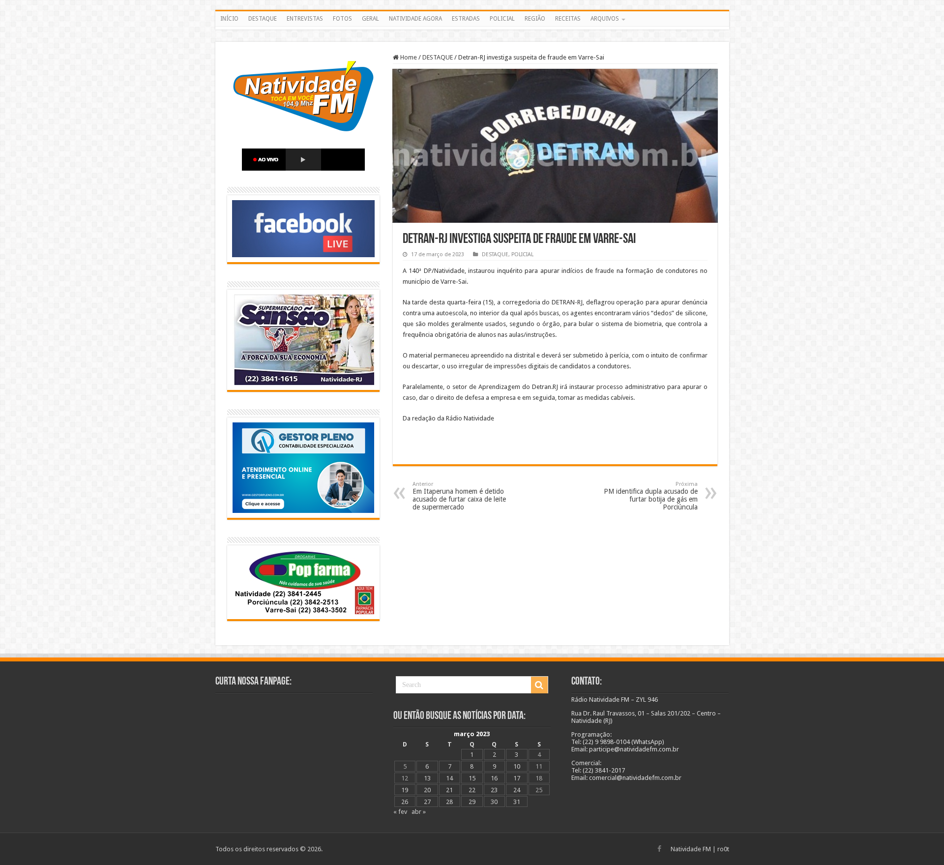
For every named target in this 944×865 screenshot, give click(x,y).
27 (427, 801)
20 (427, 790)
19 (404, 790)
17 (516, 778)
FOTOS (342, 18)
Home (408, 57)
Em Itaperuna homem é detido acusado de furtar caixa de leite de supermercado (459, 496)
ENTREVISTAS (305, 18)
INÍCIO (229, 18)
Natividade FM (691, 849)
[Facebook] (659, 849)
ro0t (723, 849)
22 (472, 790)
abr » (419, 811)
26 (404, 801)
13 (427, 778)
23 (494, 790)
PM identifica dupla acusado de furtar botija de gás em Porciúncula (651, 496)
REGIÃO (535, 18)
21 (449, 790)
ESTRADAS (466, 18)
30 (494, 801)
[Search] (539, 685)
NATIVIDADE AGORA (415, 18)
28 (449, 801)
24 (516, 790)
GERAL (370, 18)
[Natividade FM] (472, 28)
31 (516, 801)
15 (472, 778)
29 (472, 801)
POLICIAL (502, 18)
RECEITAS (568, 18)
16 (494, 778)
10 (516, 766)
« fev (400, 811)
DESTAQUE (262, 18)
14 (449, 778)
